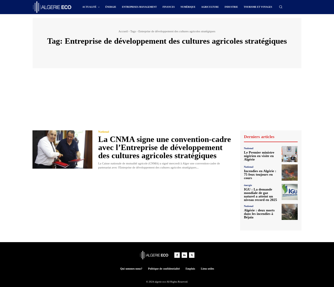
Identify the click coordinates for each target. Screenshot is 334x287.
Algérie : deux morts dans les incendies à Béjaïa (259, 213)
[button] (280, 7)
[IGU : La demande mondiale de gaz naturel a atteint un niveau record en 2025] (290, 192)
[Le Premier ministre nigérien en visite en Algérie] (290, 154)
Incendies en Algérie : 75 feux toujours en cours (260, 174)
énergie (248, 185)
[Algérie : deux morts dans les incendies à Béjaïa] (290, 212)
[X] (191, 255)
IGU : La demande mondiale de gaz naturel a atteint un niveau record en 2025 (260, 194)
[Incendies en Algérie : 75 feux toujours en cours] (290, 172)
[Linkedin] (184, 255)
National (103, 131)
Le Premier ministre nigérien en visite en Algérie (259, 155)
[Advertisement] (167, 101)
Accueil (123, 31)
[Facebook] (177, 255)
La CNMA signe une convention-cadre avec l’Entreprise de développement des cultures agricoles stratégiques (164, 147)
